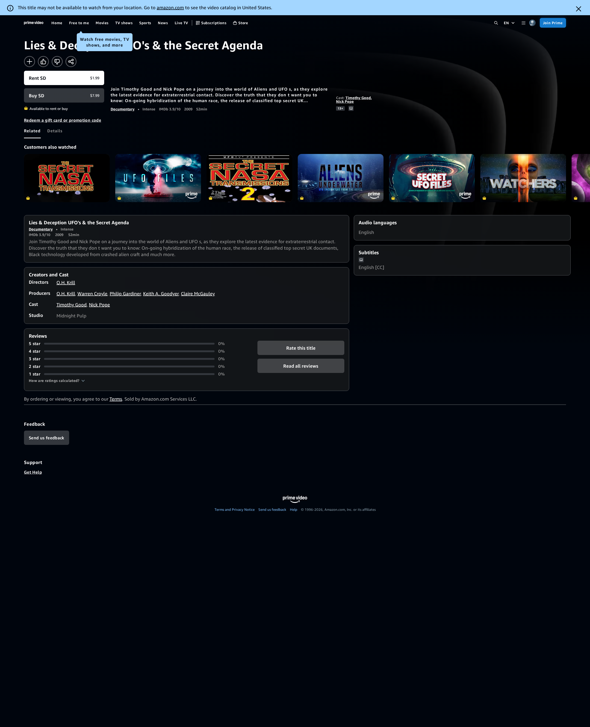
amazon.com (170, 7)
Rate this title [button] (301, 348)
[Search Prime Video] (496, 23)
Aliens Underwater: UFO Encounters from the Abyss (341, 178)
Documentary (123, 109)
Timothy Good (358, 97)
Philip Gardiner (125, 293)
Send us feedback (272, 509)
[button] (57, 380)
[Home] (33, 23)
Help (293, 509)
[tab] (32, 130)
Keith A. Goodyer (161, 293)
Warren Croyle (92, 293)
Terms (115, 399)
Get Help (33, 472)
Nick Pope (345, 101)
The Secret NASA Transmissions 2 (249, 178)
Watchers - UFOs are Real (523, 178)
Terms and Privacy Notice (235, 509)
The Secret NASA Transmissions (67, 178)
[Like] (43, 61)
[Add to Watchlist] (29, 61)
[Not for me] (57, 61)
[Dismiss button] (578, 9)
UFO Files (158, 178)
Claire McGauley (198, 293)
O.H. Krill (65, 282)
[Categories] (523, 23)
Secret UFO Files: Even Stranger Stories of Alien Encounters (432, 178)
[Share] (71, 61)
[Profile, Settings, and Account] (532, 23)
